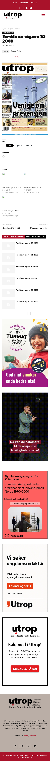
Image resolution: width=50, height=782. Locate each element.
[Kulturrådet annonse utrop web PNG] (25, 538)
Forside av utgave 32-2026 (27, 243)
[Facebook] (15, 746)
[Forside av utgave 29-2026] (8, 281)
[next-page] (29, 313)
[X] (28, 746)
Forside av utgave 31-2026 (27, 255)
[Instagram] (21, 746)
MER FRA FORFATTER (35, 236)
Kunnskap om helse (39, 228)
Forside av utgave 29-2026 (27, 278)
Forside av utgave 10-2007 (33, 187)
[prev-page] (25, 313)
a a (6, 45)
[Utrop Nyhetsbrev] (25, 685)
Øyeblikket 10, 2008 (11, 228)
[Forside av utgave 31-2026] (8, 257)
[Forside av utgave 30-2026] (8, 269)
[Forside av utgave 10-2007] (33, 178)
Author (6, 51)
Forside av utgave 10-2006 (11, 211)
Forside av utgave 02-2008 (11, 187)
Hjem (4, 29)
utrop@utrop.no (30, 736)
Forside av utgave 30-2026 (27, 267)
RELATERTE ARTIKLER (14, 236)
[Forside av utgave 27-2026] (8, 304)
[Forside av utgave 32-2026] (8, 246)
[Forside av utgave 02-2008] (11, 178)
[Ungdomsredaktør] (25, 611)
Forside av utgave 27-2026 (27, 302)
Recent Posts (16, 51)
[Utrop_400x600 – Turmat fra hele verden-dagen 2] (25, 386)
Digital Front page (14, 29)
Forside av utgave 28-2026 (27, 290)
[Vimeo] (34, 746)
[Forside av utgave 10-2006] (11, 201)
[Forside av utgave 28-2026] (8, 293)
